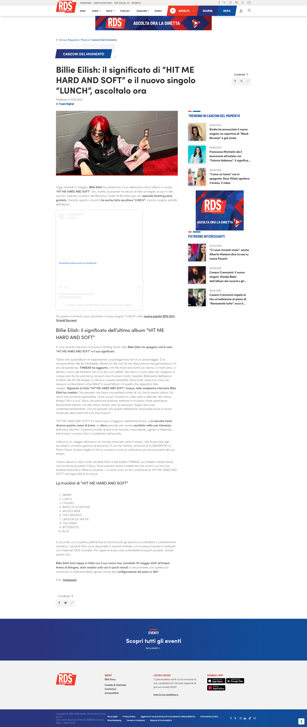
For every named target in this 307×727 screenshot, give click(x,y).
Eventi (158, 10)
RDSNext (136, 2)
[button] (235, 81)
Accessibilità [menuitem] (112, 692)
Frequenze (85, 2)
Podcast (125, 10)
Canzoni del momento (104, 39)
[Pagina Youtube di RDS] (249, 2)
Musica (85, 39)
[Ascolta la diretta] (173, 11)
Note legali (112, 716)
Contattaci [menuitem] (110, 688)
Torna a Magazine (68, 39)
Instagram (70, 580)
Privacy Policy (129, 716)
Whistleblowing (114, 720)
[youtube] (254, 718)
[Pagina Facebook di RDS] (219, 3)
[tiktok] (250, 718)
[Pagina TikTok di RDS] (242, 3)
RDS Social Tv (122, 2)
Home (82, 10)
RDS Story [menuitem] (110, 679)
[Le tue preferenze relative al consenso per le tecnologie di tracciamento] (301, 721)
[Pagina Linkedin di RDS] (236, 3)
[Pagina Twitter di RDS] (224, 3)
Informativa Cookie (209, 716)
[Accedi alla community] (241, 11)
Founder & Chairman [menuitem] (115, 684)
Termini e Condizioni (135, 720)
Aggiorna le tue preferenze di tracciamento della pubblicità (168, 716)
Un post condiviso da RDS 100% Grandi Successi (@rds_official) (99, 304)
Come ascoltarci (103, 2)
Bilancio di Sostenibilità (161, 720)
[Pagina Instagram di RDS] (230, 3)
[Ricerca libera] (249, 11)
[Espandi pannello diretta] (193, 11)
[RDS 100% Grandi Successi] (66, 7)
